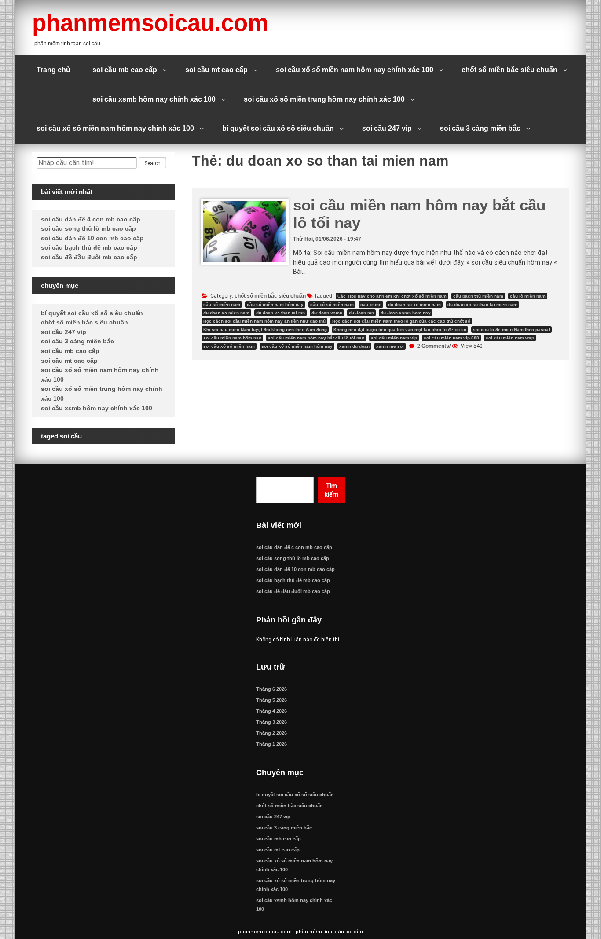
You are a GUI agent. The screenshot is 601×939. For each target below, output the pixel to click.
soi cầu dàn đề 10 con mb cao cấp (92, 238)
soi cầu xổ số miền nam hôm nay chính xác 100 (354, 70)
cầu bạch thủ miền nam (478, 296)
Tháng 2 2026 (271, 733)
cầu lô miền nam (528, 296)
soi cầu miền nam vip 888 (451, 337)
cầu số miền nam (221, 304)
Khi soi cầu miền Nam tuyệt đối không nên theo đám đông (265, 329)
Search (152, 163)
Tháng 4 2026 (271, 711)
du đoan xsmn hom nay (406, 312)
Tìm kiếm (331, 490)
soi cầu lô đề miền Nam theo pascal (511, 329)
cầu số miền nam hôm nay (275, 304)
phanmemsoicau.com (150, 23)
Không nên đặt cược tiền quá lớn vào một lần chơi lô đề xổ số (399, 329)
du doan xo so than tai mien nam (482, 304)
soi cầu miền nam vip (394, 337)
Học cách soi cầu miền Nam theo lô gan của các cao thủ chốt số (401, 321)
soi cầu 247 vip (387, 128)
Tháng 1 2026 (271, 744)
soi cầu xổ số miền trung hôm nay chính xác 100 (324, 99)
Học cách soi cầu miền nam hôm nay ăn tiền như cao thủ (264, 321)
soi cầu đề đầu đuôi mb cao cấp (89, 257)
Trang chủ (53, 70)
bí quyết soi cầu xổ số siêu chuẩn (278, 128)
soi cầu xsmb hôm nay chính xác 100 (154, 99)
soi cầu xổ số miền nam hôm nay (297, 346)
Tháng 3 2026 (271, 722)
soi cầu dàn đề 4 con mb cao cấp (90, 219)
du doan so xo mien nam (414, 304)
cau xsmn (370, 304)
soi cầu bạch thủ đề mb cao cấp (89, 247)
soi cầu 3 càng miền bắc (480, 128)
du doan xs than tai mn (280, 312)
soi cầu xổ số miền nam (229, 346)
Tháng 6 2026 (271, 689)
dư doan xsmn (326, 312)
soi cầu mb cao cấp (124, 70)
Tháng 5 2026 (271, 700)
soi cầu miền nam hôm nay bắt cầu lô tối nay (316, 337)
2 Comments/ (433, 346)
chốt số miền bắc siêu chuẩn (509, 70)
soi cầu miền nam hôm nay (232, 337)
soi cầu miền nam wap (510, 337)
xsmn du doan (354, 346)
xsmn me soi (390, 346)
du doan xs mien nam (226, 312)
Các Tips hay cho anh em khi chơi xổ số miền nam (392, 296)
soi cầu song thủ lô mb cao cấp (88, 228)
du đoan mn (361, 312)
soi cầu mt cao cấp (216, 70)
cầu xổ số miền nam (332, 304)
